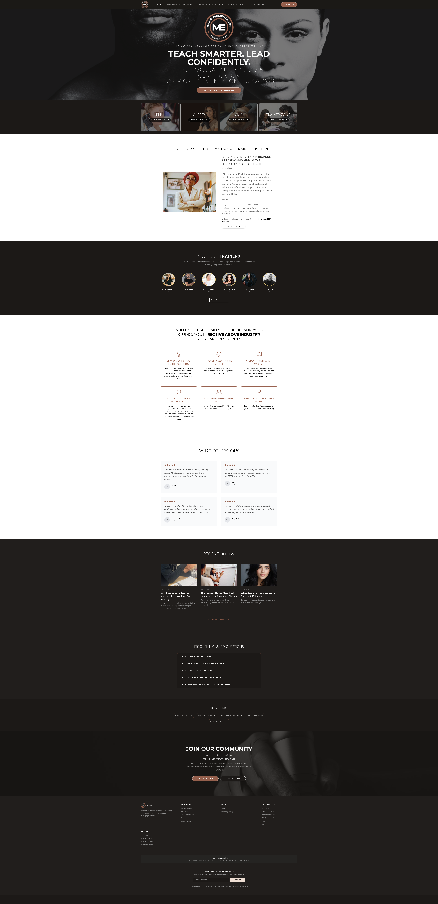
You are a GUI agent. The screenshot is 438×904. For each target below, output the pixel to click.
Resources (259, 4)
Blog (263, 821)
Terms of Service (147, 845)
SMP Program (204, 4)
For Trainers (237, 4)
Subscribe (238, 880)
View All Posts (217, 620)
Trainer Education (188, 818)
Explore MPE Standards (219, 90)
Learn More (233, 226)
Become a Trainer (230, 716)
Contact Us (289, 4)
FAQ (263, 824)
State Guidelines (147, 841)
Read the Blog (217, 722)
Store (223, 808)
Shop (250, 4)
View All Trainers (217, 300)
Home (160, 4)
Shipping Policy (227, 811)
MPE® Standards (172, 4)
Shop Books (254, 716)
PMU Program (189, 4)
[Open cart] (277, 5)
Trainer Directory (147, 838)
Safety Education (220, 4)
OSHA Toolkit (186, 821)
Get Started (205, 779)
